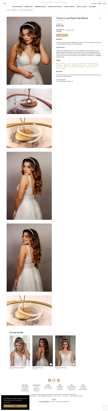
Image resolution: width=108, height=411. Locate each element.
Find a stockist (62, 35)
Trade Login (71, 389)
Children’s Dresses (69, 6)
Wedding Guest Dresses (55, 6)
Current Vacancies (48, 388)
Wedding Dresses (17, 6)
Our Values (83, 386)
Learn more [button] (7, 402)
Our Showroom (25, 388)
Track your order (25, 390)
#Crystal (69, 63)
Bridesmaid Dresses (40, 6)
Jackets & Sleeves (82, 6)
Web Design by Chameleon (76, 396)
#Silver (65, 66)
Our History (83, 388)
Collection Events (71, 388)
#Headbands (67, 65)
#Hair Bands (59, 65)
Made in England (83, 389)
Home (8, 10)
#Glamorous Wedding (92, 63)
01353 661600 (32, 396)
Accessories (92, 6)
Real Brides (25, 389)
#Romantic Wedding (93, 65)
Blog (36, 386)
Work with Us (48, 386)
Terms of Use (58, 396)
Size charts (36, 390)
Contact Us (36, 389)
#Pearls (85, 65)
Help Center (36, 388)
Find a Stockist (24, 386)
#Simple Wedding (73, 66)
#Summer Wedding (91, 66)
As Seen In (59, 388)
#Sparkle (82, 66)
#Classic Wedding (61, 63)
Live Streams (60, 389)
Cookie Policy (65, 396)
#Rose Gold (59, 66)
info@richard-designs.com (47, 396)
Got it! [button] (15, 406)
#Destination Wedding (79, 63)
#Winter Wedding (61, 68)
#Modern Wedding (77, 65)
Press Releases (59, 386)
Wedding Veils (28, 6)
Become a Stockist (71, 386)
